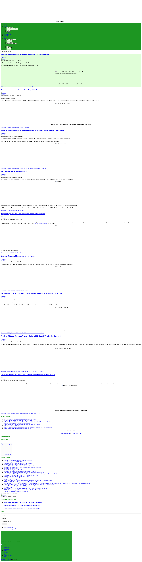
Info (4, 45)
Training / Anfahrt (8, 555)
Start (62, 433)
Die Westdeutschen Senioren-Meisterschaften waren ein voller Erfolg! (20, 419)
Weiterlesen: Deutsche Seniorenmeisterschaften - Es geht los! (15, 127)
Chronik (5, 38)
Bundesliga (9, 41)
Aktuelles (6, 25)
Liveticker (9, 49)
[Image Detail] (8, 454)
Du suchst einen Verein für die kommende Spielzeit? (16, 464)
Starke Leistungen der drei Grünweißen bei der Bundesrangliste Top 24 (28, 375)
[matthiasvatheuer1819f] (6, 444)
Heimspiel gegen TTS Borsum (11, 479)
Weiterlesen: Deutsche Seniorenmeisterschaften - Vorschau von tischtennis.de (19, 86)
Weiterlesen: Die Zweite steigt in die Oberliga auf (12, 210)
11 (71, 433)
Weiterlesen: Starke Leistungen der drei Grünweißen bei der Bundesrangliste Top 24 (20, 413)
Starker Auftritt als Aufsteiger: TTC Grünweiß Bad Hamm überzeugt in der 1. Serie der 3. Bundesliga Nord (29, 484)
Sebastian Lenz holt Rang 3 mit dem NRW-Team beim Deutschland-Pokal (21, 475)
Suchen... (58, 21)
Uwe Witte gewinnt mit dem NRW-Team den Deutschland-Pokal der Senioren (22, 424)
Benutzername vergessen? (10, 529)
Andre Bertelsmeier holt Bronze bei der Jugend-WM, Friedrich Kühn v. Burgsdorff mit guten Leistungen (28, 421)
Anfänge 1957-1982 (11, 39)
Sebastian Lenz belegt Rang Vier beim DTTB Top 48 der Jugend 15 (19, 485)
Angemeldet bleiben (6, 521)
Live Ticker (6, 552)
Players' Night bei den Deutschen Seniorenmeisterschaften (23, 214)
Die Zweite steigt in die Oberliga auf (14, 171)
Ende (79, 433)
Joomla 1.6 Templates (6, 559)
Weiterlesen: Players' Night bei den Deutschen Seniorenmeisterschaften (17, 253)
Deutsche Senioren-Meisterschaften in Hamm (18, 256)
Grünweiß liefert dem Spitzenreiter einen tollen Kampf (16, 476)
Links (8, 46)
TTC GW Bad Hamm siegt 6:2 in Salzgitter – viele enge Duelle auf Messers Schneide (24, 489)
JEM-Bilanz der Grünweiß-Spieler (12, 425)
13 (73, 433)
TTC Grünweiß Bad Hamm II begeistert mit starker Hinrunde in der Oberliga (22, 481)
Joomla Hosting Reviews (6, 560)
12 (72, 433)
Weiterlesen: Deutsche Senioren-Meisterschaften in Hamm (14, 290)
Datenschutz (6, 549)
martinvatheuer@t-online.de (40, 223)
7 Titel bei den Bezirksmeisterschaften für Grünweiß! (16, 491)
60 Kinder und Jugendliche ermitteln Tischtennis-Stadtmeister (18, 460)
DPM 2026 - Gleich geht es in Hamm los (13, 470)
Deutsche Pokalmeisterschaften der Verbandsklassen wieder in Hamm (20, 471)
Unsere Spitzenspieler (12, 43)
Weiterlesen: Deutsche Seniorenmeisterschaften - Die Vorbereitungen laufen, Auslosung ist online (23, 168)
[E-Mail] (3, 59)
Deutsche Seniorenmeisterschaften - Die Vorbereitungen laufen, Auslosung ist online (32, 130)
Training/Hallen (7, 33)
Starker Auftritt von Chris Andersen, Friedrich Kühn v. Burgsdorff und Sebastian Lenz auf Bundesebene (28, 480)
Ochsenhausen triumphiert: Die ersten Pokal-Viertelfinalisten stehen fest (21, 505)
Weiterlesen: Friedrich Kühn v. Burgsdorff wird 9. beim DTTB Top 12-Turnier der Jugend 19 (22, 371)
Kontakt (8, 31)
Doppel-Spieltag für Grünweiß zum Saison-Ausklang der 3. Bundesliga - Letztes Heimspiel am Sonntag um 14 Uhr (30, 474)
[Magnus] (3, 495)
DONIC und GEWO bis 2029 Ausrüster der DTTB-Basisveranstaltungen (22, 508)
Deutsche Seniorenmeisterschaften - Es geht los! (19, 90)
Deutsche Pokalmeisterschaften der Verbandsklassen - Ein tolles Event (20, 466)
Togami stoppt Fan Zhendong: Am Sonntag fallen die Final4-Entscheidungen (23, 502)
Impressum (9, 47)
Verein (5, 26)
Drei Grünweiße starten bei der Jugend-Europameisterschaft (17, 428)
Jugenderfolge (10, 42)
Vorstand (9, 30)
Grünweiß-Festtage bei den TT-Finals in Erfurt (14, 462)
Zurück (65, 433)
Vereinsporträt (10, 27)
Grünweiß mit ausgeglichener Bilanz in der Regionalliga (17, 423)
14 (74, 433)
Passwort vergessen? (8, 527)
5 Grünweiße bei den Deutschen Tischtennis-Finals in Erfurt (18, 463)
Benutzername (5, 515)
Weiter (76, 433)
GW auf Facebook (8, 556)
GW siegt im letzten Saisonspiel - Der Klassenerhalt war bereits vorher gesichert (31, 293)
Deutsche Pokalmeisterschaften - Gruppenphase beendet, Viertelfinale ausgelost (22, 467)
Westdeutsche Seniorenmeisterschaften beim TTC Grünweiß (18, 420)
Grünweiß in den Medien (12, 29)
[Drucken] (3, 57)
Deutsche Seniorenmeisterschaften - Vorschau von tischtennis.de (25, 55)
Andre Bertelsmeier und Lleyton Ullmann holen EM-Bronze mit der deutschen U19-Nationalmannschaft (28, 427)
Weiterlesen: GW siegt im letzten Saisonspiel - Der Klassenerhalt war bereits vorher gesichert (22, 333)
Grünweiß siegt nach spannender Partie (13, 477)
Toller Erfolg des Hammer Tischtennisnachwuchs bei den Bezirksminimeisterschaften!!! (24, 472)
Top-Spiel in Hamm (8, 487)
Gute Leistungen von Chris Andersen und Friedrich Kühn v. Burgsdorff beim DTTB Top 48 (25, 488)
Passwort (4, 518)
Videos (5, 37)
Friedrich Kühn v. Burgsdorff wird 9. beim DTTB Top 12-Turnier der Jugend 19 (31, 336)
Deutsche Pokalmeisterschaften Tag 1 (12, 468)
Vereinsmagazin (7, 34)
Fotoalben (6, 35)
